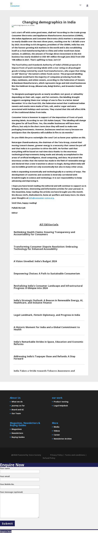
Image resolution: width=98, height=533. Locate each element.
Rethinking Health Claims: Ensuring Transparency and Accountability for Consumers (44, 233)
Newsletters (17, 433)
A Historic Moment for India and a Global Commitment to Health (47, 328)
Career (57, 435)
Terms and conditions (75, 455)
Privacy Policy (56, 455)
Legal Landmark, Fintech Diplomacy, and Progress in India (47, 314)
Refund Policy (49, 458)
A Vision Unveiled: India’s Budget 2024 (35, 261)
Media (56, 427)
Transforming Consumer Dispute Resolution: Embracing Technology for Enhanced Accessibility (46, 247)
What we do (17, 401)
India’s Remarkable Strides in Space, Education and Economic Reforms (48, 343)
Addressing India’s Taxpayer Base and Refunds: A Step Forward (44, 357)
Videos (57, 431)
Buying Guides (18, 437)
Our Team (16, 413)
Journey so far (18, 405)
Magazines (17, 429)
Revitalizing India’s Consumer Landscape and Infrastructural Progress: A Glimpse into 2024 (48, 287)
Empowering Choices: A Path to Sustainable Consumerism (47, 273)
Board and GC (18, 409)
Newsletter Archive (63, 438)
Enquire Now (5, 531)
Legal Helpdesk (61, 405)
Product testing (61, 401)
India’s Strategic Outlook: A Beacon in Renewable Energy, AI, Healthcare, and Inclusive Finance (48, 301)
